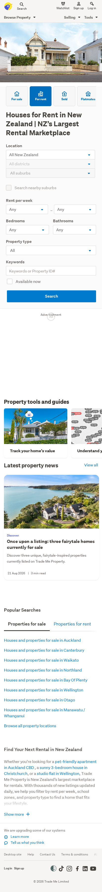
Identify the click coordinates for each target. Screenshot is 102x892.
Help (30, 854)
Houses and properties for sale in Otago (39, 699)
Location (14, 145)
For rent (40, 99)
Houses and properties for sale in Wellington (43, 689)
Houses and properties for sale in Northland (43, 669)
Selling (70, 17)
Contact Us (47, 854)
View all (91, 464)
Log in (92, 8)
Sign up (79, 8)
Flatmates (88, 99)
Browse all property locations (30, 725)
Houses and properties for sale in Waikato (41, 660)
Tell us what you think (27, 842)
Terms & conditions (74, 854)
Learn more (19, 836)
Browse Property (17, 17)
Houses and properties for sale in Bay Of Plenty (45, 679)
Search (51, 296)
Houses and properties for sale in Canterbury (44, 650)
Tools (89, 17)
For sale (16, 99)
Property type (19, 241)
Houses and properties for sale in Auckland (42, 640)
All (12, 250)
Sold (64, 99)
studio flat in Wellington (58, 773)
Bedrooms (15, 220)
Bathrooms (63, 220)
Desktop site (13, 854)
